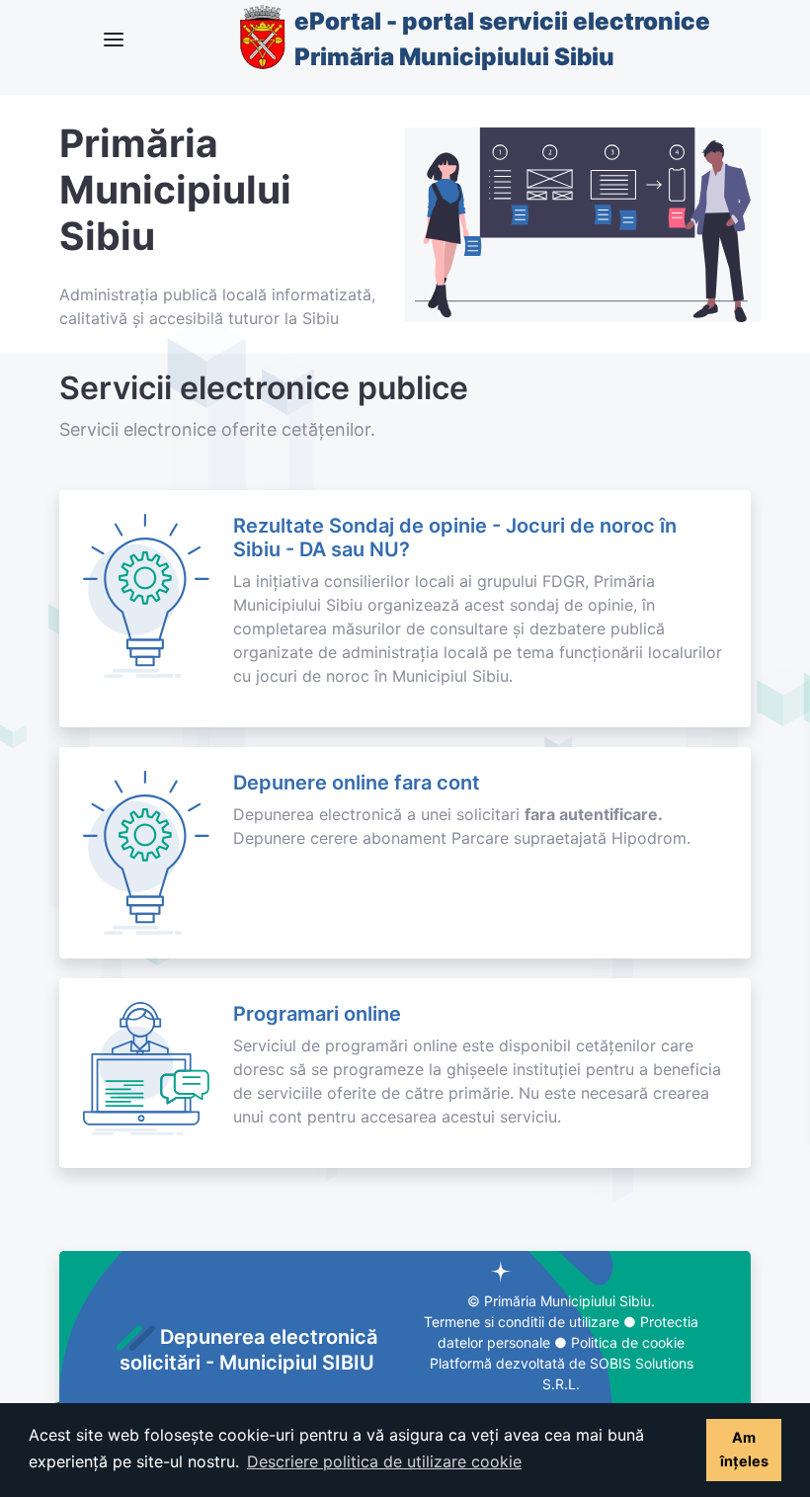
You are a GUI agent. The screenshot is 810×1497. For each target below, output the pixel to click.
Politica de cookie (628, 1342)
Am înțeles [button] (744, 1449)
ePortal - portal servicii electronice (502, 39)
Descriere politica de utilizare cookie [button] (384, 1461)
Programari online (317, 1014)
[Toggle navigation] (113, 39)
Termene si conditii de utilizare (521, 1321)
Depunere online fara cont (356, 782)
